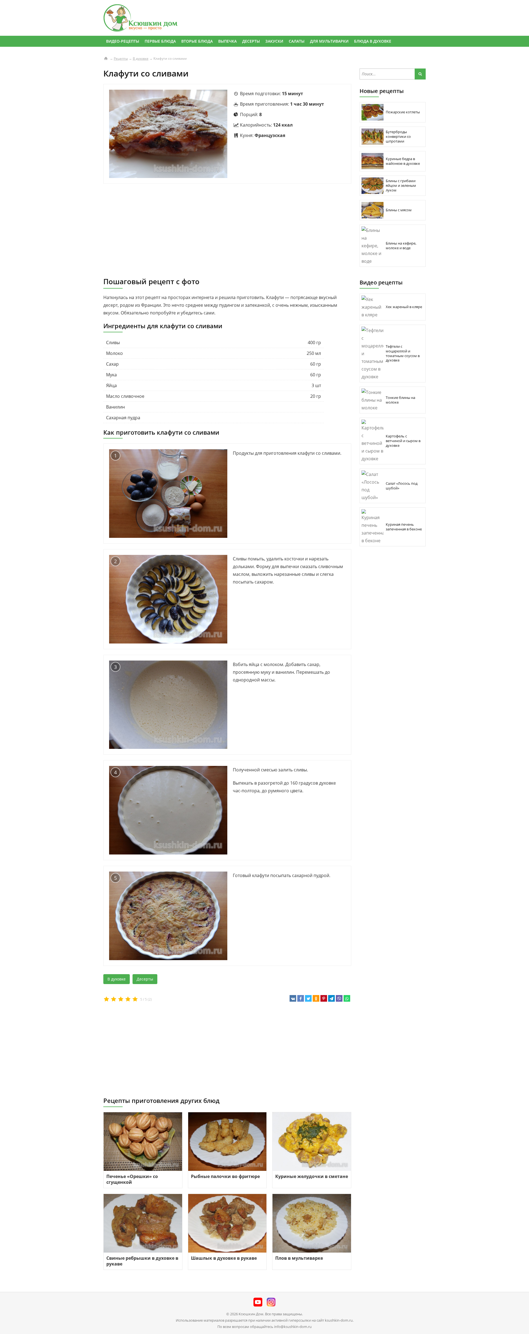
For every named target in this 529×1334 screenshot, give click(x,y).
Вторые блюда (197, 41)
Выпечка (227, 41)
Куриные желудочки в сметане (311, 1176)
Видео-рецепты (122, 41)
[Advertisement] (227, 230)
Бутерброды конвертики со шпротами (398, 136)
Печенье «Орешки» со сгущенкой (132, 1179)
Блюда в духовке (372, 41)
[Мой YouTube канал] (257, 1303)
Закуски (274, 41)
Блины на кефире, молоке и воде (401, 245)
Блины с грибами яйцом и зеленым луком (401, 185)
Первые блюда (160, 41)
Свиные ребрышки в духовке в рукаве (142, 1261)
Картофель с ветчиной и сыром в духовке (403, 441)
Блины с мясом (399, 209)
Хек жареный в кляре (404, 306)
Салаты (296, 41)
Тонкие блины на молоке (400, 400)
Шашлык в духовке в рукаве (224, 1258)
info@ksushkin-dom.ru (293, 1326)
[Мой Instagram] (271, 1303)
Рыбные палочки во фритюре (225, 1176)
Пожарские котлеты (403, 111)
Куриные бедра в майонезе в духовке (403, 161)
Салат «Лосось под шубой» (401, 486)
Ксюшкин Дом (251, 1313)
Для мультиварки (329, 41)
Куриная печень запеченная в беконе (404, 527)
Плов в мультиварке (299, 1258)
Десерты (251, 41)
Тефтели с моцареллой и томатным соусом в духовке (403, 353)
